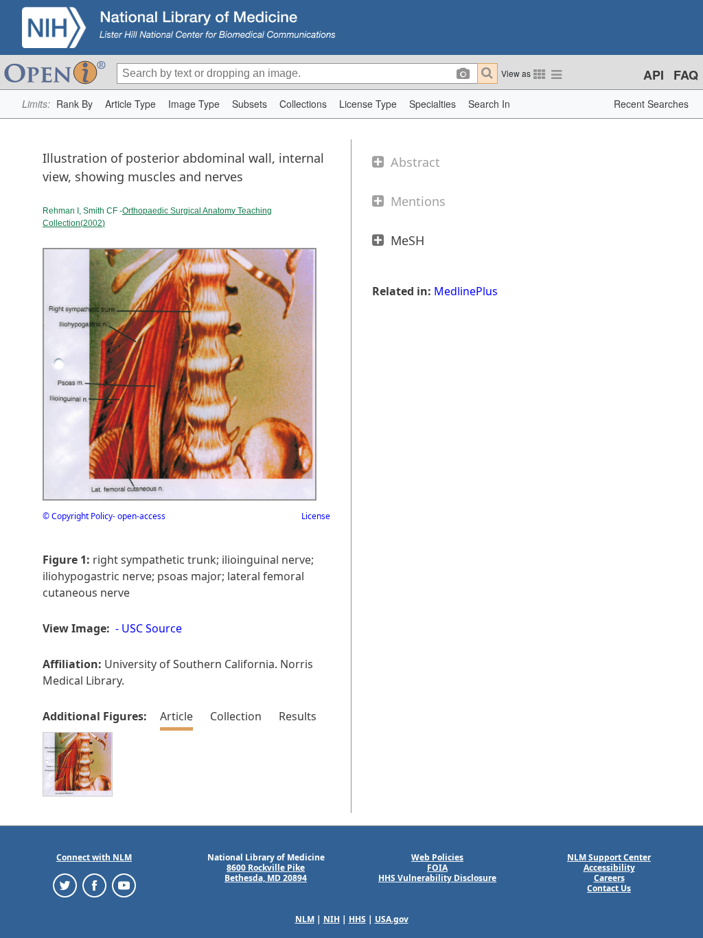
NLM (304, 919)
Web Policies (437, 857)
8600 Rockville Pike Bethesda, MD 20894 (265, 873)
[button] (74, 104)
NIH (331, 919)
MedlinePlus (466, 291)
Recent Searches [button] (651, 104)
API (653, 75)
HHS (357, 919)
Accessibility (609, 867)
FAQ (685, 75)
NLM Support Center (609, 857)
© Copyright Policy (78, 516)
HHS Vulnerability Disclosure (437, 878)
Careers (609, 878)
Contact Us (609, 888)
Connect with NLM (94, 857)
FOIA (437, 867)
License (315, 516)
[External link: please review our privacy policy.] (65, 885)
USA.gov (391, 919)
